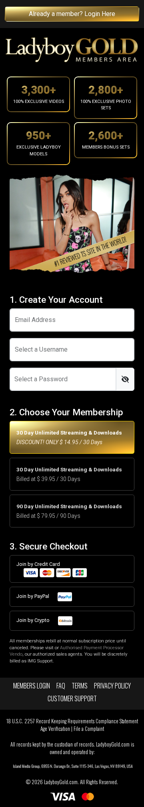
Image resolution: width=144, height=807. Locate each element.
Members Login (31, 685)
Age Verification (55, 729)
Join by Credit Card (38, 564)
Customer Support (72, 698)
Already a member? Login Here (72, 14)
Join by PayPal (33, 596)
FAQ (60, 685)
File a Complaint (89, 729)
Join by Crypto (33, 620)
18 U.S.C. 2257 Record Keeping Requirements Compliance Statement (72, 721)
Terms (80, 685)
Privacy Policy (112, 685)
